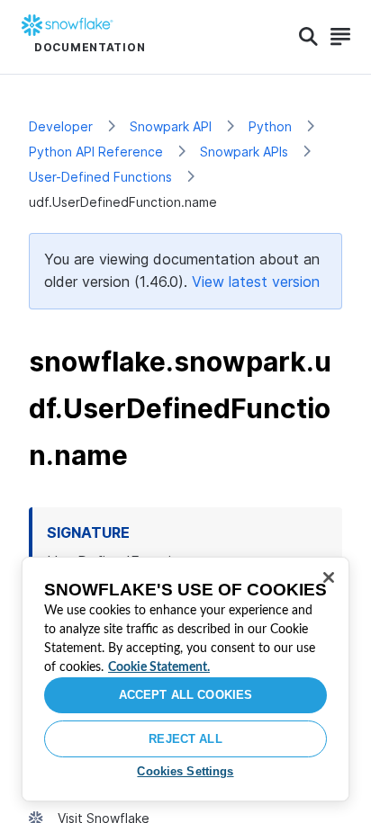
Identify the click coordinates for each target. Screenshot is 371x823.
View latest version (256, 282)
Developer (61, 126)
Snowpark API (171, 126)
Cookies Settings (185, 771)
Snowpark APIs (244, 151)
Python (270, 126)
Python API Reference (96, 151)
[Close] (328, 577)
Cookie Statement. (159, 667)
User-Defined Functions (100, 176)
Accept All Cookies (185, 695)
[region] (185, 679)
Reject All (185, 739)
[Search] (308, 37)
